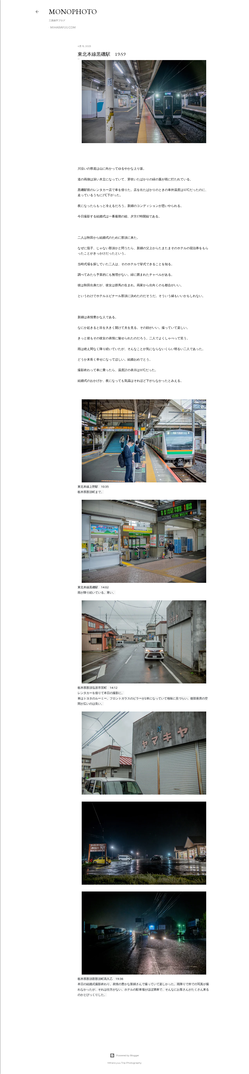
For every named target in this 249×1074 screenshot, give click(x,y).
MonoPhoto (73, 11)
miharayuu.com (63, 27)
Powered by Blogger (127, 1055)
